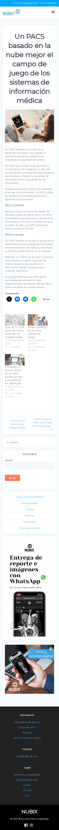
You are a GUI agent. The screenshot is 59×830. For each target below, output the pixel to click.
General (29, 509)
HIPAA (27, 785)
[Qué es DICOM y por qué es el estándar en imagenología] (15, 320)
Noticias (29, 515)
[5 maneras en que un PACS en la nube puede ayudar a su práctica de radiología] (15, 359)
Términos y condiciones (27, 774)
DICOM (27, 790)
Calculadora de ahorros (27, 722)
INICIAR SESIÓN (48, 3)
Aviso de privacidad (27, 779)
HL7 (27, 795)
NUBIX (13, 276)
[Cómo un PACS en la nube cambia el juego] (38, 320)
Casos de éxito (29, 503)
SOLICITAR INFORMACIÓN (25, 3)
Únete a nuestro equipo (27, 737)
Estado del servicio (27, 756)
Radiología (30, 521)
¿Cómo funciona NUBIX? (29, 497)
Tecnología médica (29, 528)
